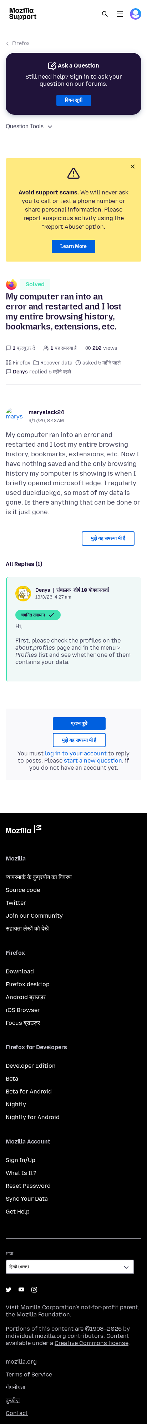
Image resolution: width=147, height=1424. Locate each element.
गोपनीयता (15, 1387)
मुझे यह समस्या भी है (108, 538)
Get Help (18, 1211)
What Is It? (21, 1173)
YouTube (21, 1289)
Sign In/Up (20, 1160)
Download (20, 971)
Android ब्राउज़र (26, 997)
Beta (12, 1078)
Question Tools (25, 126)
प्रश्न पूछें (79, 723)
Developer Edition (31, 1065)
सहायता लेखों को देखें (27, 928)
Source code (23, 890)
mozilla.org (21, 1361)
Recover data (56, 363)
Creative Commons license (91, 1343)
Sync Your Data (27, 1198)
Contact (17, 1413)
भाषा (9, 1254)
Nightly (16, 1104)
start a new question (93, 760)
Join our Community (34, 915)
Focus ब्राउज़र (23, 1022)
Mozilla (23, 830)
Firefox (21, 43)
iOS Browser (23, 1010)
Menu (120, 14)
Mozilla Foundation (43, 1314)
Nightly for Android (33, 1117)
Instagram (34, 1289)
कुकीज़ (13, 1400)
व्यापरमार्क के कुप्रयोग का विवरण (39, 877)
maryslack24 (46, 412)
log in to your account (76, 753)
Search (105, 14)
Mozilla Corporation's (50, 1307)
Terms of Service (29, 1374)
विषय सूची (73, 100)
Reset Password (28, 1185)
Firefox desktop (28, 984)
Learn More (73, 246)
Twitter (16, 902)
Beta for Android (29, 1091)
